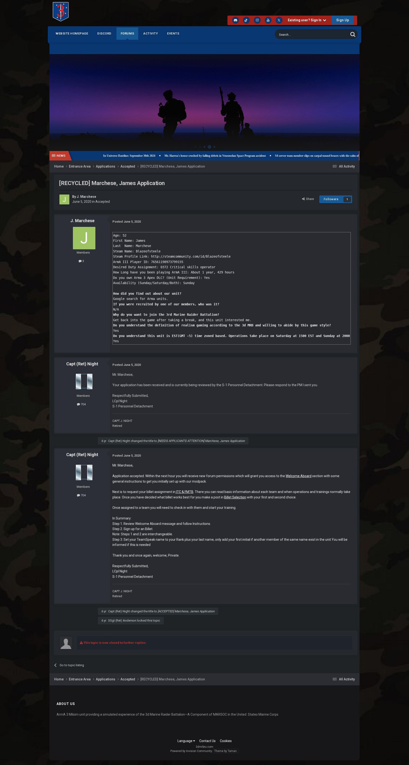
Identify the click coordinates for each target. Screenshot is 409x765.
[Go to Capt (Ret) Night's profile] (83, 380)
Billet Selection (235, 497)
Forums (127, 33)
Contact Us (207, 741)
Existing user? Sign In (305, 20)
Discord (104, 33)
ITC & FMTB (184, 492)
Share (309, 199)
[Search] (352, 34)
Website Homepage (72, 33)
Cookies (226, 741)
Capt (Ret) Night (82, 363)
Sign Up (342, 20)
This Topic (335, 34)
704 (83, 404)
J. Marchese (86, 197)
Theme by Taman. (225, 751)
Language (185, 741)
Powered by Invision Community (191, 751)
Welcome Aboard (298, 476)
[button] (343, 98)
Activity (150, 33)
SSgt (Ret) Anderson (122, 620)
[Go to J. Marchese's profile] (64, 199)
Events (173, 33)
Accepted (102, 201)
